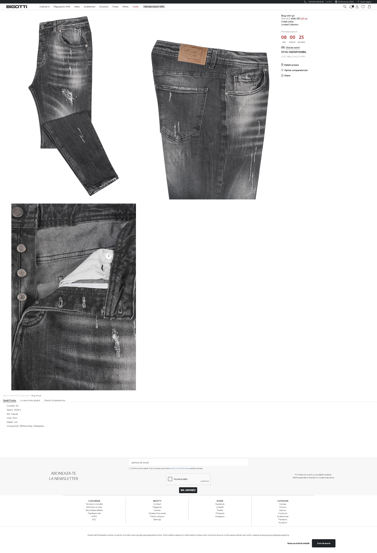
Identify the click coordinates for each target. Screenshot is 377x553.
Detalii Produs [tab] (9, 400)
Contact (157, 504)
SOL (94, 519)
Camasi (282, 504)
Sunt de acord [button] (323, 543)
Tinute (115, 6)
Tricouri (282, 507)
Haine (77, 6)
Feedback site (94, 513)
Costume (282, 513)
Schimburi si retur (94, 507)
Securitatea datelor (94, 510)
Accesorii (103, 6)
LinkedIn (220, 507)
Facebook (220, 504)
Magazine (157, 507)
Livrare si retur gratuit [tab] (30, 400)
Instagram (220, 516)
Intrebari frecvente (157, 513)
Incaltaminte (89, 6)
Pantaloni (282, 519)
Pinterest (220, 513)
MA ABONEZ (188, 490)
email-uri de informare (179, 468)
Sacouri (282, 510)
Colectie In (44, 6)
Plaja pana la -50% (62, 6)
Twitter (220, 510)
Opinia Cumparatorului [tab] (54, 400)
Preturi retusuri (157, 516)
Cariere (157, 510)
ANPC (94, 516)
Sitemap (157, 519)
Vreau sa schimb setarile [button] (298, 543)
